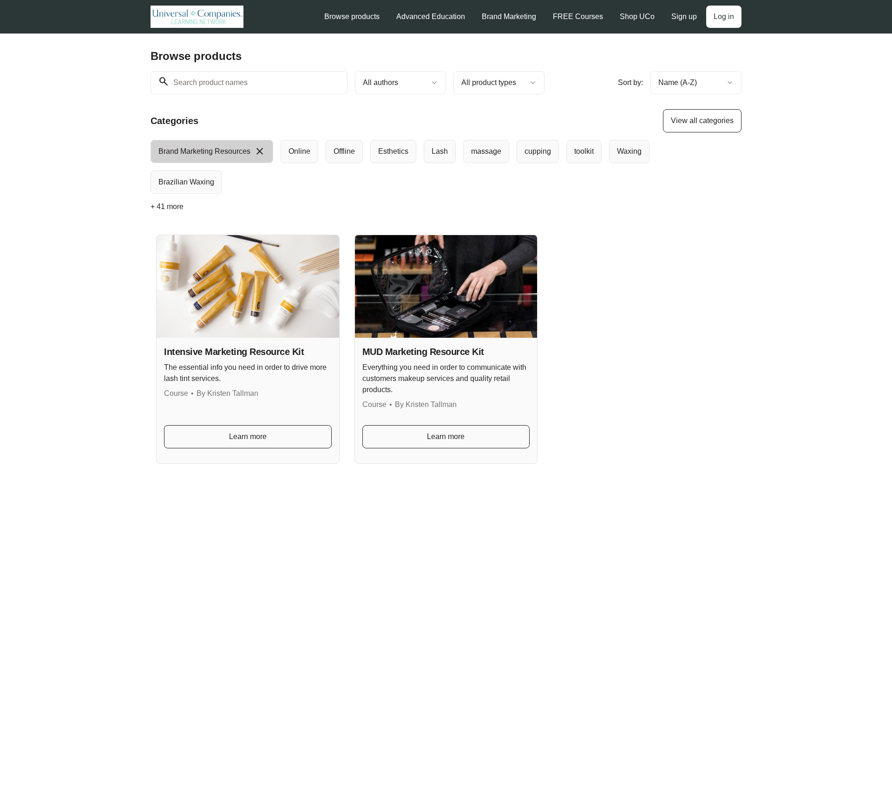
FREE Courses (578, 16)
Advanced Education (430, 16)
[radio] (212, 151)
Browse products (352, 16)
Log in (724, 16)
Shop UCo (637, 16)
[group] (408, 167)
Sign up (684, 16)
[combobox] (400, 82)
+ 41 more (167, 206)
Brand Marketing (509, 16)
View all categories (702, 121)
